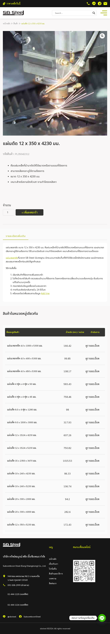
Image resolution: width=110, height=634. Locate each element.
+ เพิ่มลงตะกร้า (29, 212)
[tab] (15, 236)
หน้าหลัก (6, 23)
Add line (45, 293)
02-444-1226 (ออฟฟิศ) (18, 604)
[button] (102, 35)
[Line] (102, 618)
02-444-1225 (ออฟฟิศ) (18, 594)
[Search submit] (95, 13)
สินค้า (15, 23)
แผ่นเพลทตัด (12, 258)
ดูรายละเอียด (92, 345)
